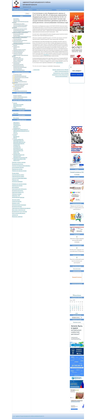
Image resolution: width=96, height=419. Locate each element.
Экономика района (18, 80)
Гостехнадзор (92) (17, 147)
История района (16, 35)
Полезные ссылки (77, 322)
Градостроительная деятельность (20, 40)
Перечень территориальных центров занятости (20, 22)
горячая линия (36, 69)
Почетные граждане (17, 38)
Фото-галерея (16, 117)
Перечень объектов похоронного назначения (19, 27)
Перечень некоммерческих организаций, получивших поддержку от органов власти (21, 32)
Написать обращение (77, 74)
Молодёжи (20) (16, 136)
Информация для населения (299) (20, 157)
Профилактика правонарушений (19, 67)
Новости (30, 9)
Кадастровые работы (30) (18, 140)
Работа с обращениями (18, 60)
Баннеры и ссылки (17, 61)
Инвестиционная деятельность (44, 9)
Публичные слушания (17, 53)
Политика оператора (17, 68)
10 (70, 306)
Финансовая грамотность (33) (19, 142)
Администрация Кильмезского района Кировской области (36, 3)
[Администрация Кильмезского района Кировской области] (16, 8)
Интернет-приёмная (19, 9)
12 (74, 306)
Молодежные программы (18, 104)
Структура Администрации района (20, 25)
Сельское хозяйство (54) (18, 139)
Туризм (14, 107)
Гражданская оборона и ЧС (18, 51)
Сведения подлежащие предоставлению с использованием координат (21, 44)
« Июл (76, 313)
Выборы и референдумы (18, 58)
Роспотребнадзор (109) (18, 149)
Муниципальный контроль (18, 65)
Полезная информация (18, 52)
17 (70, 308)
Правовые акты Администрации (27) (20, 129)
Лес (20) (15, 135)
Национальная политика (18, 64)
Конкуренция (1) (16, 123)
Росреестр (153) (16, 153)
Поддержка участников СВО (62, 9)
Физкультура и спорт (17, 105)
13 (76, 306)
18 (72, 308)
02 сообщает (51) (16, 146)
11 (72, 306)
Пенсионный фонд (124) (18, 150)
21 (78, 308)
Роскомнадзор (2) (16, 128)
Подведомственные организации (21, 83)
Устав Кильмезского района (18, 30)
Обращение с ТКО (17, 57)
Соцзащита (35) (16, 145)
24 (70, 310)
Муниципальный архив (17, 41)
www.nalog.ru (46, 54)
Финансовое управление (20, 85)
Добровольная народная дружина (20, 28)
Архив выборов (16, 63)
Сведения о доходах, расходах (19, 49)
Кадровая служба (18, 74)
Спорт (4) (15, 132)
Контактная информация (18, 33)
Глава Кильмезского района (18, 23)
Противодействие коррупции (20, 76)
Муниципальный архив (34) (18, 143)
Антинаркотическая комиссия (19, 108)
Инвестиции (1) (16, 122)
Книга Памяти (16, 18)
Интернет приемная (17, 95)
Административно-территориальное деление (20, 56)
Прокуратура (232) (17, 156)
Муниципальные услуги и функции (21, 77)
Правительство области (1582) (19, 159)
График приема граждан (18, 98)
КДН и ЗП (16, 89)
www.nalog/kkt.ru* (59, 62)
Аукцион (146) (16, 152)
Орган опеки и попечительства (21, 90)
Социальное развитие (19, 86)
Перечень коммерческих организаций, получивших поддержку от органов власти (21, 37)
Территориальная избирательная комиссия (21, 208)
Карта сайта (15, 113)
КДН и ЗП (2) (15, 126)
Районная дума (16, 20)
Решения (15, 45)
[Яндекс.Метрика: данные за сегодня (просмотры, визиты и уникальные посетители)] (77, 295)
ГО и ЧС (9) (15, 133)
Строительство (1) (17, 125)
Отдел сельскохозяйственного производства (19, 82)
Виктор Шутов (57, 66)
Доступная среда (77, 268)
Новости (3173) (16, 160)
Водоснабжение (18, 88)
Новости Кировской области (19, 70)
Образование (17, 78)
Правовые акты (16, 46)
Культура (15, 103)
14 (78, 306)
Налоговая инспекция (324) (18, 154)
